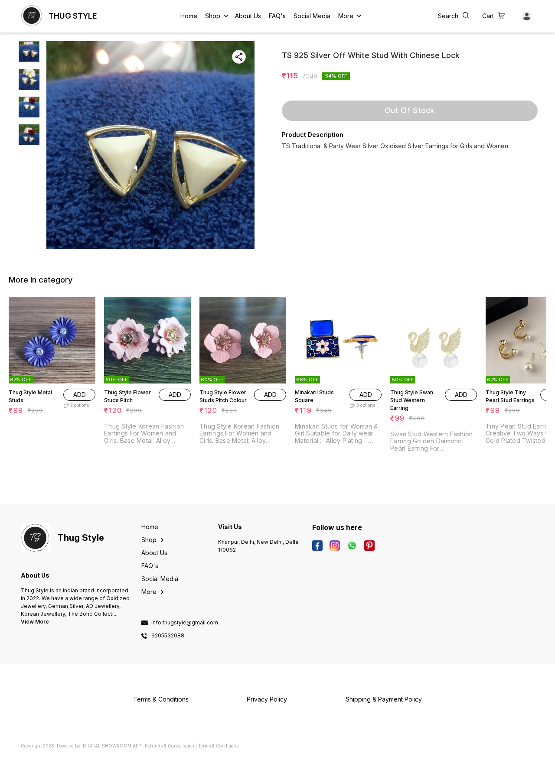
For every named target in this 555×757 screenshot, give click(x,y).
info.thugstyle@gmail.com (184, 623)
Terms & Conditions (218, 745)
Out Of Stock (410, 110)
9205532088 (167, 636)
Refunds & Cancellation (169, 745)
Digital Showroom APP (112, 745)
